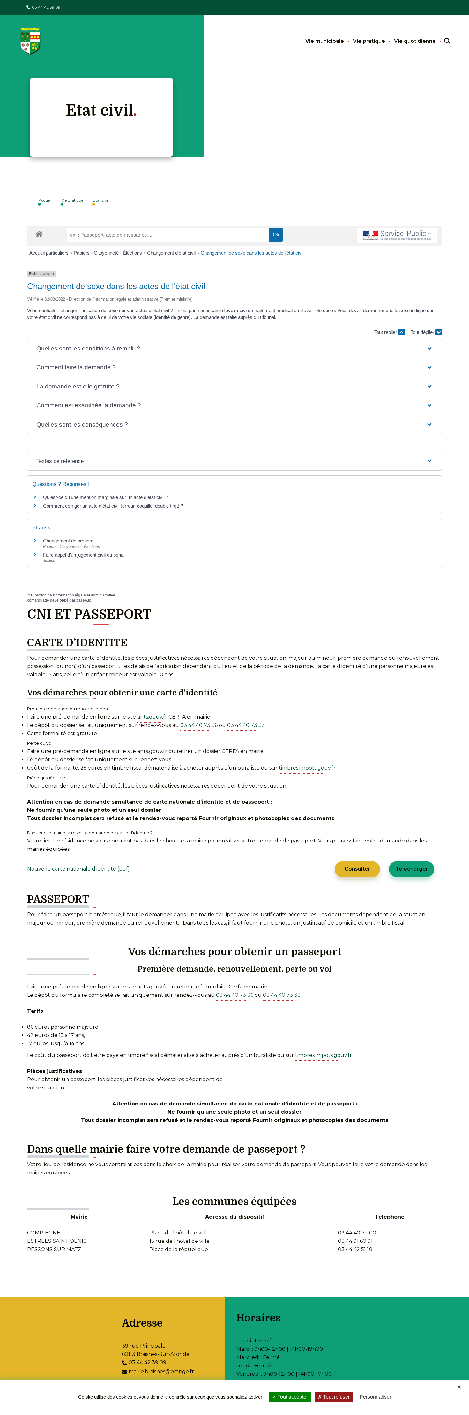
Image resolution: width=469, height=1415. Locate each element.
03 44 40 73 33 (246, 725)
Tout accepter (292, 1397)
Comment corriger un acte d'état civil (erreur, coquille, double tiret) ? (113, 506)
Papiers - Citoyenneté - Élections (108, 253)
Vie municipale (324, 41)
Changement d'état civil (171, 253)
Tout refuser (336, 1397)
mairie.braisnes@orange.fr (161, 1371)
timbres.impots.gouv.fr (307, 768)
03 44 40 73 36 (199, 725)
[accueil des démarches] (39, 233)
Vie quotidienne (415, 41)
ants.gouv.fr (152, 717)
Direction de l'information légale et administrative (73, 595)
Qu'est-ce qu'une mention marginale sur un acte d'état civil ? (105, 497)
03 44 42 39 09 (46, 7)
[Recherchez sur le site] (441, 41)
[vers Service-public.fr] (397, 235)
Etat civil (101, 200)
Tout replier (386, 332)
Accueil (45, 200)
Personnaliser (375, 1397)
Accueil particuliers (49, 253)
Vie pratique (369, 41)
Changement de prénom (68, 540)
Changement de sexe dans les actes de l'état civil (252, 253)
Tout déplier (423, 332)
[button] (234, 348)
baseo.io (83, 600)
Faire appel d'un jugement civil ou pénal (83, 555)
